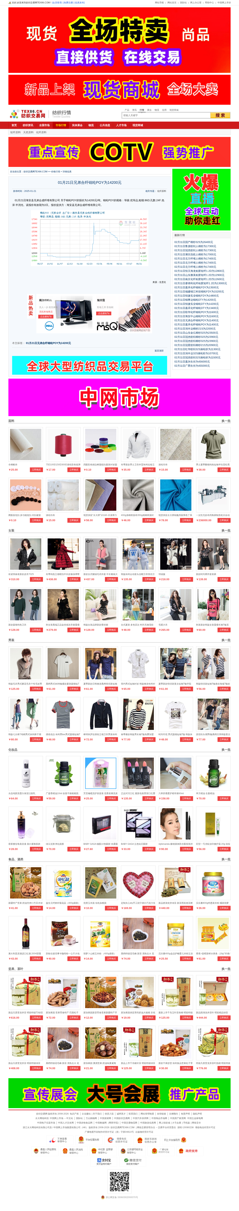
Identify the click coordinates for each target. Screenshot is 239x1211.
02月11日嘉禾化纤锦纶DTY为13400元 (196, 307)
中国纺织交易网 (122, 1118)
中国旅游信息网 (148, 1122)
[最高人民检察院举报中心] (45, 1151)
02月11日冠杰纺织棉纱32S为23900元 (196, 336)
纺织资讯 (28, 125)
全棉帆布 (12, 464)
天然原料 (28, 132)
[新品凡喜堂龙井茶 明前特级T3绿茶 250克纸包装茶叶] (26, 1009)
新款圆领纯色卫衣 (17, 624)
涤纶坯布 (163, 464)
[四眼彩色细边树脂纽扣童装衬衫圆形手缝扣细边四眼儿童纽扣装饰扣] (101, 461)
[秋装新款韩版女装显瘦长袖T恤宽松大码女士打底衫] (213, 621)
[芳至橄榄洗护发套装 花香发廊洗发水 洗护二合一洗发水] (101, 789)
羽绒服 (162, 574)
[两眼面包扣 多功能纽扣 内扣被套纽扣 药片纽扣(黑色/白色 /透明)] (26, 511)
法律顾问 (173, 1113)
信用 (164, 110)
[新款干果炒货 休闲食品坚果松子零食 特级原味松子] (176, 1059)
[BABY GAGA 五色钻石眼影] (138, 840)
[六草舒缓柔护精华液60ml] (176, 789)
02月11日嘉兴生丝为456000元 (192, 361)
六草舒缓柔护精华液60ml (171, 793)
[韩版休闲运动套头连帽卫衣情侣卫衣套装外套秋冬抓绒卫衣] (138, 570)
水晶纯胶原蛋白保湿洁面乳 (21, 793)
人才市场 (121, 125)
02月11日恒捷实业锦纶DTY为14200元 (196, 303)
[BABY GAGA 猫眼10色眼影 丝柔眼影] (101, 840)
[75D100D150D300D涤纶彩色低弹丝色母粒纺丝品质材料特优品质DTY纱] (63, 461)
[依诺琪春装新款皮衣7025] (26, 570)
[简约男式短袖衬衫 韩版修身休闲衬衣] (138, 680)
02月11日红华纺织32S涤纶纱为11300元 (197, 349)
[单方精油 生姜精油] (213, 789)
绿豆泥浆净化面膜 (55, 844)
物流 (157, 110)
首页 (14, 125)
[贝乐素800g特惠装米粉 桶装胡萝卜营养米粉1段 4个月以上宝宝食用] (213, 899)
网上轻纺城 (164, 1122)
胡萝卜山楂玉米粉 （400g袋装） (99, 953)
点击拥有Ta (46, 316)
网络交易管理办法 (146, 1127)
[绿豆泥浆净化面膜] (63, 840)
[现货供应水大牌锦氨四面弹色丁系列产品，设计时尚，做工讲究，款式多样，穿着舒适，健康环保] (176, 511)
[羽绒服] (176, 570)
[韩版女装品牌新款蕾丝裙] (101, 621)
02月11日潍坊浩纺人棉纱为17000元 (195, 254)
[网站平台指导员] (175, 1140)
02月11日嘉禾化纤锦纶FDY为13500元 (196, 287)
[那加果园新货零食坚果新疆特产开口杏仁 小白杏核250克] (101, 1009)
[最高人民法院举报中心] (74, 1151)
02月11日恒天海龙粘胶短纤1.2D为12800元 (199, 270)
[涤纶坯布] (176, 461)
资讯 (134, 110)
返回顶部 (159, 350)
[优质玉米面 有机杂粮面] (101, 899)
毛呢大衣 (163, 624)
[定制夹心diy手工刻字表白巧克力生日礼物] (138, 899)
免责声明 (185, 1113)
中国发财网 (105, 1118)
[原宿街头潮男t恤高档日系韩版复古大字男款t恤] (213, 730)
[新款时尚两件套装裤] (213, 570)
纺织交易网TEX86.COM (35, 171)
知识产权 (74, 1113)
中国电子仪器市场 (46, 1122)
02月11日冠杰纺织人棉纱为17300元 (195, 250)
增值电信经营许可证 (205, 1127)
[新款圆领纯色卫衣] (26, 621)
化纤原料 (41, 132)
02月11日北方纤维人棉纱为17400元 (195, 258)
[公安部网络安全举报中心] (131, 1151)
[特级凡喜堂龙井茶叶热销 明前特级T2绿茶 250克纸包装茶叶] (213, 1059)
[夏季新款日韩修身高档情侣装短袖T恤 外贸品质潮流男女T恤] (101, 680)
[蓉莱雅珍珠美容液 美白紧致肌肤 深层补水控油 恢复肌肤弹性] (26, 840)
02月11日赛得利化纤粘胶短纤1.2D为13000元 (200, 283)
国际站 (183, 2)
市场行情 (61, 125)
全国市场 (44, 125)
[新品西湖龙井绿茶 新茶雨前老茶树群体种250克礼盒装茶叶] (176, 899)
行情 (142, 110)
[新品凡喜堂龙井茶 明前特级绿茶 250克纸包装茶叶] (26, 1059)
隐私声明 (197, 1113)
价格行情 (55, 171)
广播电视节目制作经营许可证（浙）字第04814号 (109, 1132)
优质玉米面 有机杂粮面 (94, 903)
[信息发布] (80, 2)
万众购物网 (91, 1118)
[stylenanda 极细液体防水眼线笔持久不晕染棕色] (176, 840)
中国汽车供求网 (140, 1118)
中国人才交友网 (66, 1122)
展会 (149, 110)
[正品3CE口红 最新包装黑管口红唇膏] (138, 789)
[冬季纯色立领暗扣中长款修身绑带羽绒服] (63, 570)
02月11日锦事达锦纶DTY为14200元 (195, 299)
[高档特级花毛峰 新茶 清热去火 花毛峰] (138, 950)
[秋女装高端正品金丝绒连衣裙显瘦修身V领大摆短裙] (63, 621)
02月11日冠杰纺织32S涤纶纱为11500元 (197, 357)
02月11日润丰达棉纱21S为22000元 (195, 328)
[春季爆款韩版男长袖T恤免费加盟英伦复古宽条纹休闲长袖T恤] (138, 730)
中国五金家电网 (195, 1118)
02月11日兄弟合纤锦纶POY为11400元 (196, 320)
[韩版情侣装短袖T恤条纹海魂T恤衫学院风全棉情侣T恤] (213, 680)
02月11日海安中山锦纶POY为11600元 (196, 316)
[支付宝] (103, 1162)
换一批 (226, 420)
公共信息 (105, 125)
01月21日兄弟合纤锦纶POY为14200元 (48, 343)
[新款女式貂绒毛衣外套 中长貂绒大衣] (101, 570)
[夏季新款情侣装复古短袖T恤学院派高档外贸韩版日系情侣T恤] (176, 680)
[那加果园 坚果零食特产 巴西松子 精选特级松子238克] (63, 1009)
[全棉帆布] (26, 461)
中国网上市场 (224, 2)
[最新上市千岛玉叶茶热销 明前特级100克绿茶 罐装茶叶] (176, 1009)
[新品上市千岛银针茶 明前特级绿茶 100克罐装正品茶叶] (138, 1059)
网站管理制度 (147, 1113)
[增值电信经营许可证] (117, 1140)
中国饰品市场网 (159, 1118)
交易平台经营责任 (167, 1127)
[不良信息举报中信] (59, 1140)
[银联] (132, 1162)
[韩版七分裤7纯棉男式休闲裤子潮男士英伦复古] (26, 730)
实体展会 (77, 125)
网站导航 (159, 2)
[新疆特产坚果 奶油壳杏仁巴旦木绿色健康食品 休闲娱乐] (26, 899)
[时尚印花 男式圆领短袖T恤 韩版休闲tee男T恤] (176, 730)
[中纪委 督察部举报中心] (103, 1151)
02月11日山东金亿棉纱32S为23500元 (196, 332)
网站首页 (171, 2)
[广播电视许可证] (146, 1140)
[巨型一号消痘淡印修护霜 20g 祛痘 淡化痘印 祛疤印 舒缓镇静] (213, 840)
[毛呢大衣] (176, 621)
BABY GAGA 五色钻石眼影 (134, 844)
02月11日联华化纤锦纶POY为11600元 (196, 312)
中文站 (69, 1118)
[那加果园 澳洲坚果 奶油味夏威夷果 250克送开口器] (101, 1059)
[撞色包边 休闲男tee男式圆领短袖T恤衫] (63, 730)
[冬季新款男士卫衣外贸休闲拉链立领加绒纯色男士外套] (138, 461)
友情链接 (161, 1113)
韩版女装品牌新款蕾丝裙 (95, 624)
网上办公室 (195, 2)
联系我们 (133, 1113)
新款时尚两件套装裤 (206, 574)
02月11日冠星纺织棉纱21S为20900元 (196, 345)
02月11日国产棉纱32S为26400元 (193, 242)
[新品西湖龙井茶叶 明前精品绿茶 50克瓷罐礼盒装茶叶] (213, 1009)
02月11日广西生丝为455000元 (192, 365)
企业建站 (86, 1113)
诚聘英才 (121, 1113)
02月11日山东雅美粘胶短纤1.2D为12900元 (199, 275)
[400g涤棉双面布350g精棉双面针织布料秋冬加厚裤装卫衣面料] (138, 511)
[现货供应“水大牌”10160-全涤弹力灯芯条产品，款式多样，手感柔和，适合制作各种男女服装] (101, 511)
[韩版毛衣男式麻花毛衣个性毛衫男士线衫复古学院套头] (26, 680)
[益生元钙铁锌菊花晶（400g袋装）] (63, 899)
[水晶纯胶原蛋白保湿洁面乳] (26, 789)
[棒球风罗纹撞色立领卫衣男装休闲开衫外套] (101, 730)
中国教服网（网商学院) (107, 1122)
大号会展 (176, 1122)
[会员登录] (57, 2)
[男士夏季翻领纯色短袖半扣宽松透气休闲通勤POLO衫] (213, 461)
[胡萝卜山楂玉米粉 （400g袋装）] (101, 950)
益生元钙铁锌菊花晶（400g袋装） (63, 903)
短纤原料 (15, 132)
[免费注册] (68, 2)
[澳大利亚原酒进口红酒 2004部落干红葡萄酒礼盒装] (26, 950)
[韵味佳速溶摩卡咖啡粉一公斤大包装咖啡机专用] (63, 950)
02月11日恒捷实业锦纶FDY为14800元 (196, 295)
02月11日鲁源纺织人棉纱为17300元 (195, 246)
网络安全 (196, 1122)
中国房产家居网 (178, 1118)
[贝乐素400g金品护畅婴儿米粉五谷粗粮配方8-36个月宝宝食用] (176, 950)
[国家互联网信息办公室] (160, 1151)
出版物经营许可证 (144, 1132)
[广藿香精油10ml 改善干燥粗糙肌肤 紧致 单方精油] (63, 789)
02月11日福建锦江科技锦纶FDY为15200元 (199, 291)
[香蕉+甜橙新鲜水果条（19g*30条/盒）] (213, 950)
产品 (127, 110)
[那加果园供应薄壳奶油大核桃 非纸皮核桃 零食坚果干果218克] (138, 1009)
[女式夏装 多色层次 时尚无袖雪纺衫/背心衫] (138, 621)
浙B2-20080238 (185, 1127)
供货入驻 (109, 1113)
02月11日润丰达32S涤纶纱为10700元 (196, 353)
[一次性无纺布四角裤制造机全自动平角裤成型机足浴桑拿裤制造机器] (213, 511)
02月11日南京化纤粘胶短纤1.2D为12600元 (199, 279)
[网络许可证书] (88, 1140)
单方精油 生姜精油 (205, 793)
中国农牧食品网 (84, 1122)
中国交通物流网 (129, 1122)
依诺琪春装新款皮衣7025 (21, 574)
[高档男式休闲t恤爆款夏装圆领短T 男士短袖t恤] (63, 680)
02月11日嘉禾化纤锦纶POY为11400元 (196, 324)
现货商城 (174, 110)
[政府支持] (189, 1151)
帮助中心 (209, 2)
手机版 (186, 1122)
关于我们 (97, 1113)
